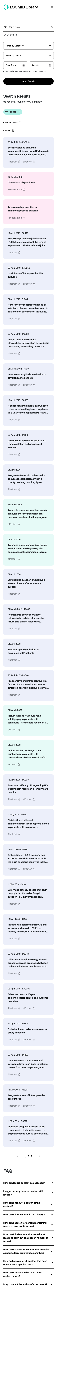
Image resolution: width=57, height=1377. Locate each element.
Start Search (28, 81)
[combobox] (28, 46)
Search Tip (12, 34)
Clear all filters (10, 122)
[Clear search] (52, 27)
